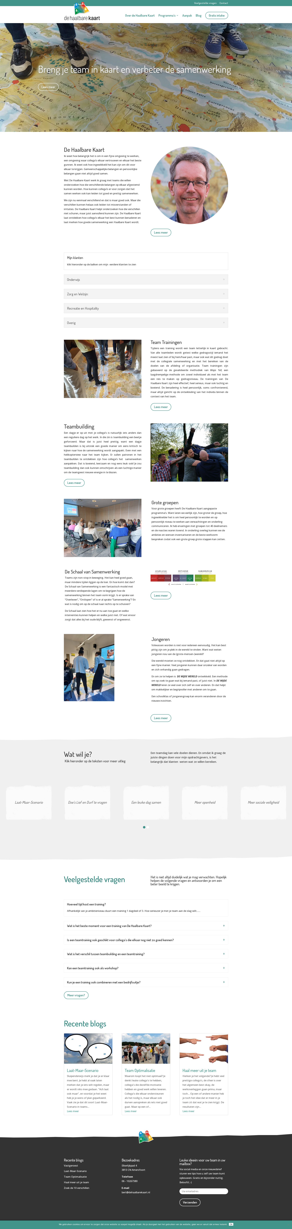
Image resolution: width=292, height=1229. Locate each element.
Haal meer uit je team (199, 1070)
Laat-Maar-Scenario (82, 1070)
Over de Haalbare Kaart (140, 15)
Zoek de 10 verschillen (76, 1188)
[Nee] (288, 1224)
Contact (224, 3)
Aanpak (187, 15)
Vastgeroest (71, 1165)
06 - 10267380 (129, 1181)
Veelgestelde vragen (205, 3)
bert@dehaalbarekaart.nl (136, 1192)
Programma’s (167, 15)
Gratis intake (217, 15)
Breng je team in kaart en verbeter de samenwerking (134, 69)
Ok (231, 1224)
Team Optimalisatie (140, 1070)
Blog (199, 15)
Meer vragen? (76, 995)
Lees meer (48, 87)
